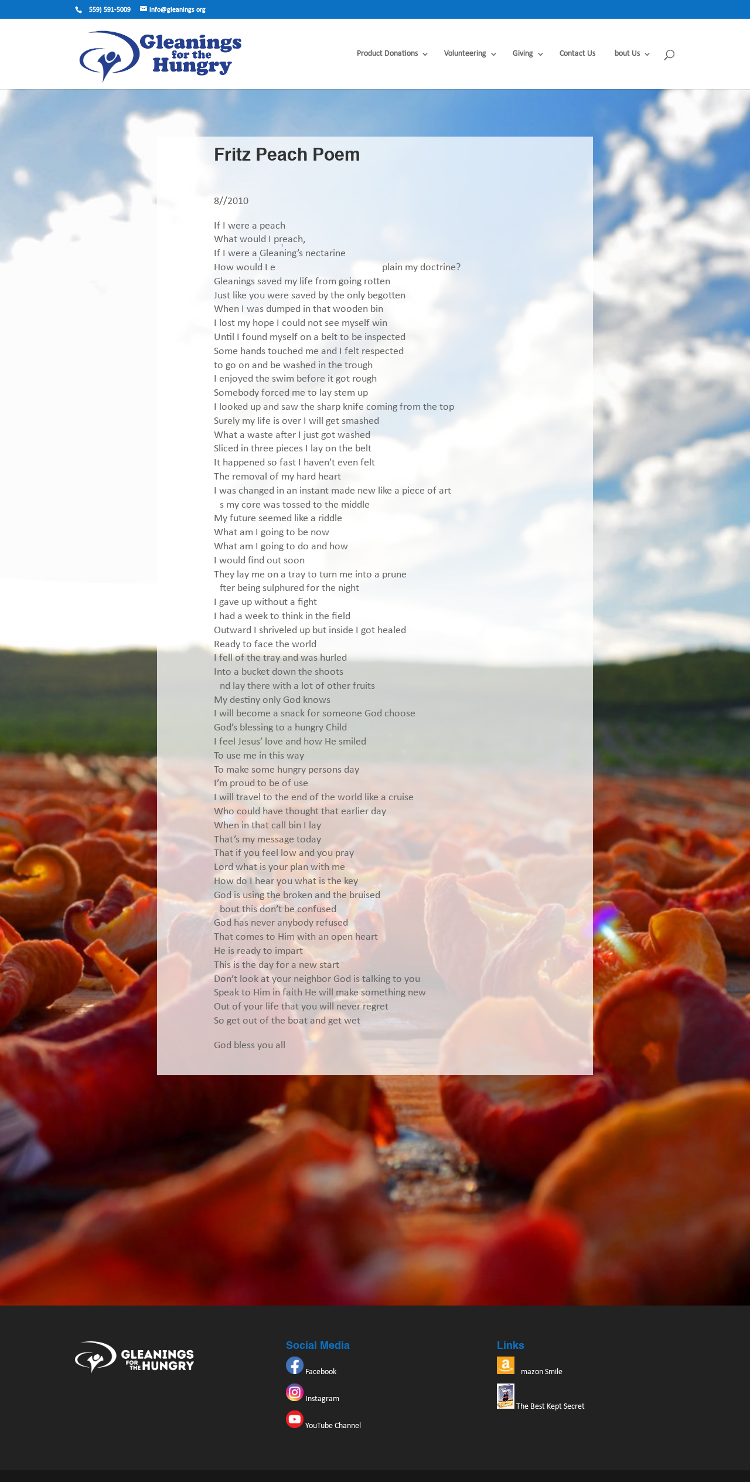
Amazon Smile (538, 1372)
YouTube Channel (332, 1426)
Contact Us (577, 54)
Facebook (320, 1372)
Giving (523, 54)
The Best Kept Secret (549, 1406)
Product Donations (387, 54)
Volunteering (465, 54)
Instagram (321, 1399)
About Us (625, 54)
